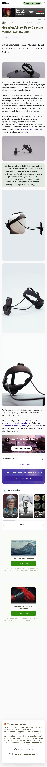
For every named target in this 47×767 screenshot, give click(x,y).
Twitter (24, 426)
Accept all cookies (25, 749)
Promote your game (32, 3)
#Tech (15, 37)
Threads (7, 426)
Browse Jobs (23, 613)
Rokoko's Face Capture (30, 129)
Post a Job (23, 563)
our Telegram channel (22, 423)
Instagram (16, 426)
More (22, 525)
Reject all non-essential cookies (24, 754)
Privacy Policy (37, 745)
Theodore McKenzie (11, 23)
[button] (23, 70)
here (21, 415)
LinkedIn (35, 426)
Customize (25, 759)
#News (6, 37)
